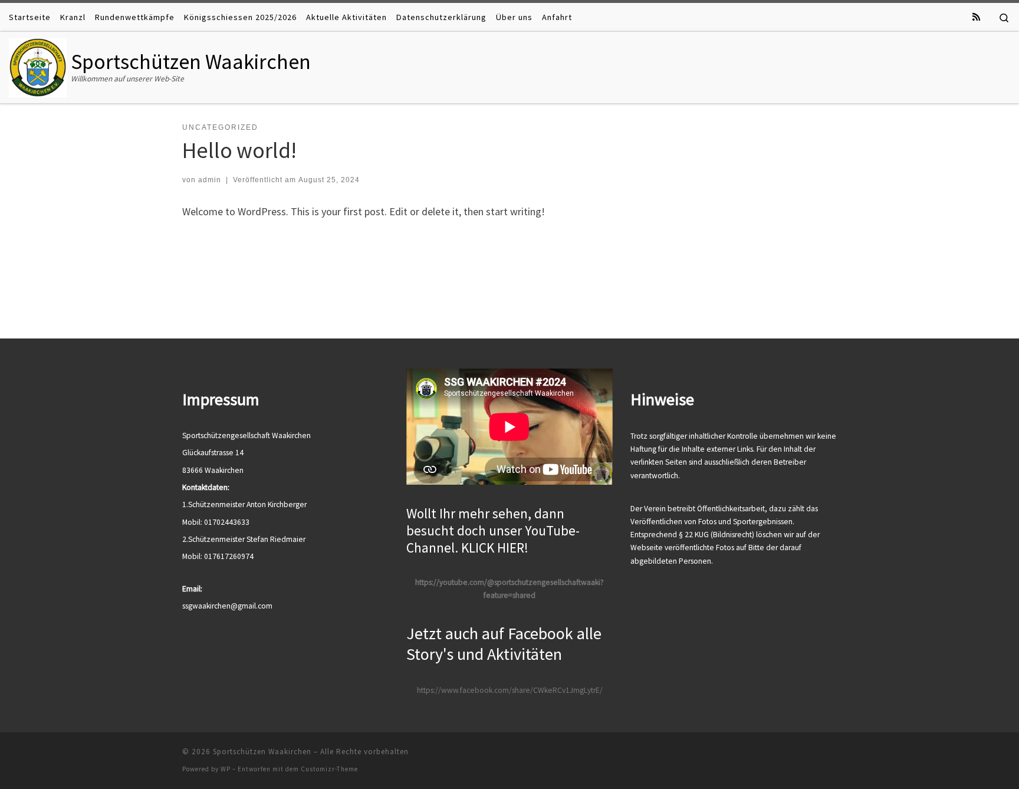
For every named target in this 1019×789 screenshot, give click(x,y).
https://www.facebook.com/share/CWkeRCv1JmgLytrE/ (510, 690)
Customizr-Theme (329, 769)
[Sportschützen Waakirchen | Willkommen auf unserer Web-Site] (38, 65)
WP (226, 769)
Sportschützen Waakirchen (262, 752)
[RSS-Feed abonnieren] (976, 17)
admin (209, 180)
